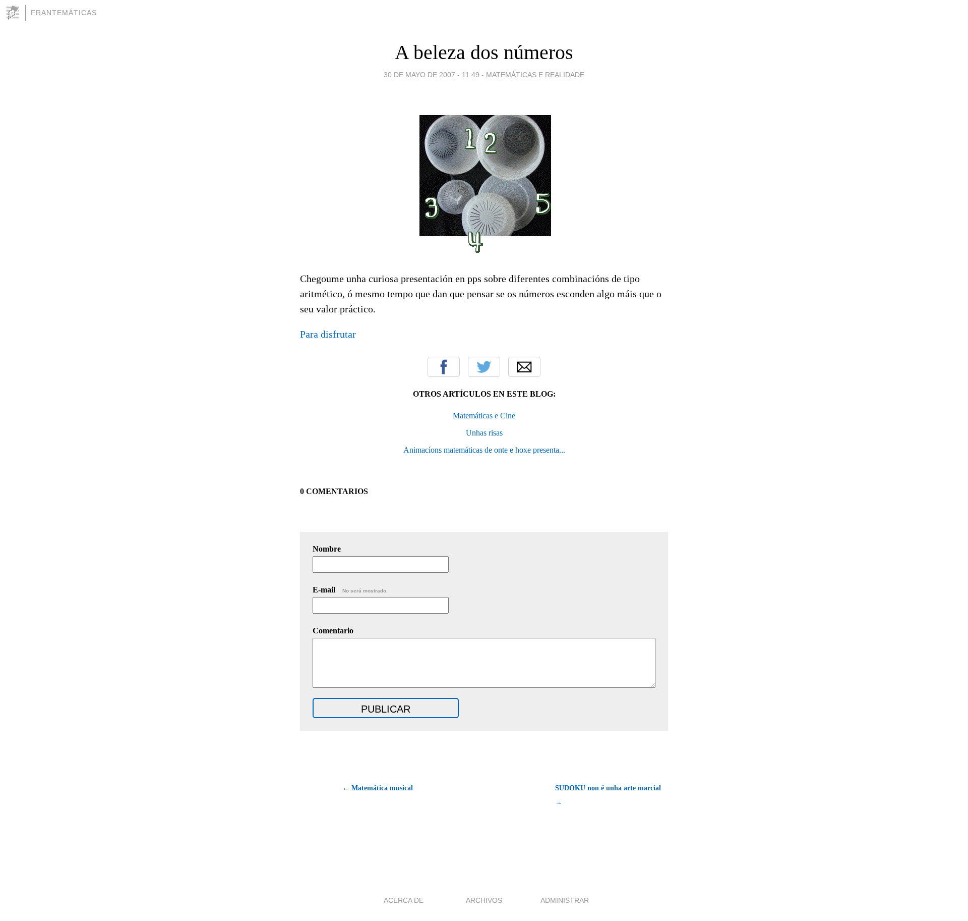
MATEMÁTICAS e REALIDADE (535, 75)
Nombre (327, 549)
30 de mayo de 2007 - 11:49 (431, 75)
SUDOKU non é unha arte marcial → (608, 795)
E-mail (350, 589)
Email (524, 367)
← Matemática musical (377, 788)
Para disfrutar (328, 334)
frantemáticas (64, 13)
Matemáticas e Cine (484, 415)
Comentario (333, 630)
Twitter (484, 367)
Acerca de (404, 900)
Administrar (564, 900)
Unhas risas (484, 432)
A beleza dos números (484, 52)
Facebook (444, 367)
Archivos (484, 900)
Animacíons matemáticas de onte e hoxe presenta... (484, 450)
